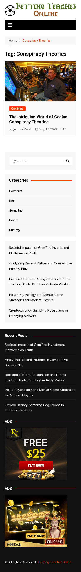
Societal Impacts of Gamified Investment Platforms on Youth (35, 347)
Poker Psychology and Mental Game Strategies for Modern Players (40, 392)
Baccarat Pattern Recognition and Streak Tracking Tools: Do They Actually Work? (35, 377)
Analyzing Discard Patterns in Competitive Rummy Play (36, 362)
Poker (13, 220)
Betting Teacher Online (54, 562)
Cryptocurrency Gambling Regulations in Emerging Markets (34, 407)
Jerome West (22, 129)
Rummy (14, 230)
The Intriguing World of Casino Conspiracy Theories (38, 119)
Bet (11, 200)
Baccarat (15, 191)
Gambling (17, 108)
